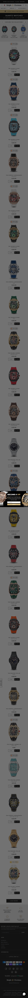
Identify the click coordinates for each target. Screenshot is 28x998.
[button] (24, 994)
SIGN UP (13, 504)
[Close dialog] (27, 492)
